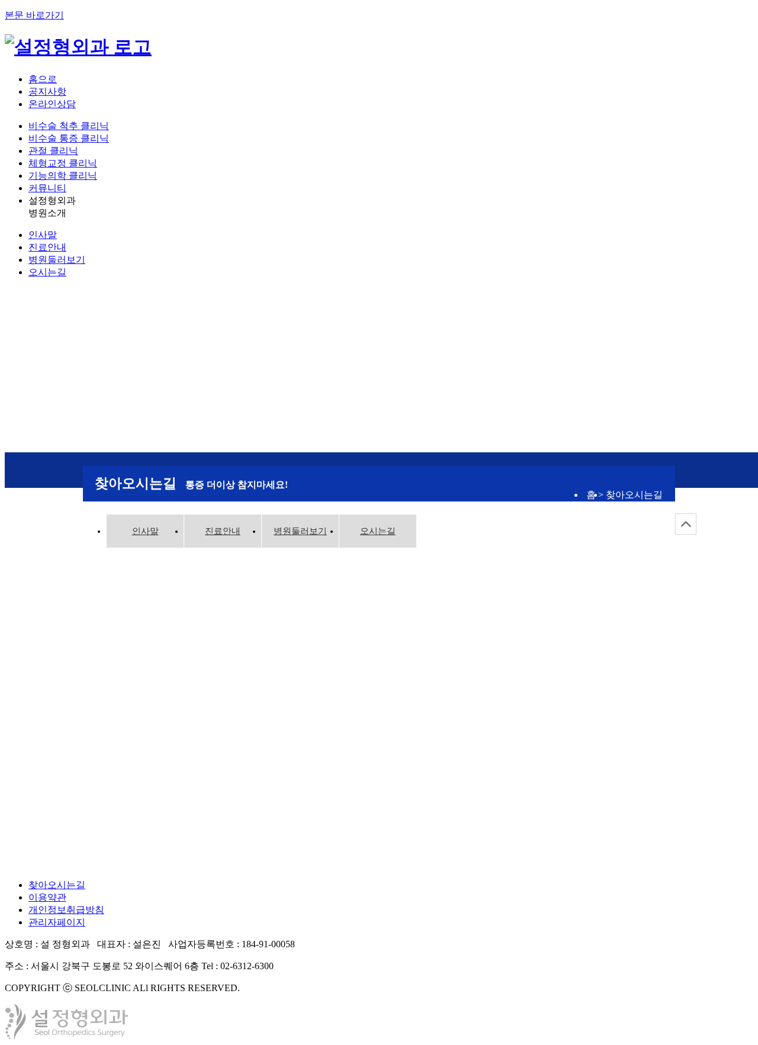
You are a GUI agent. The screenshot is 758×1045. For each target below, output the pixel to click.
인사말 (42, 235)
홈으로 (42, 79)
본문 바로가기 (34, 15)
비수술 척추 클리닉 (68, 126)
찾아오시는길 (56, 885)
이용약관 (47, 897)
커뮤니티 (47, 188)
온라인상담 (52, 104)
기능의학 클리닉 (62, 176)
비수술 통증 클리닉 (68, 138)
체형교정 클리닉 (62, 163)
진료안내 (47, 247)
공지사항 (47, 91)
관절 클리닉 (53, 151)
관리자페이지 (56, 922)
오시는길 (47, 272)
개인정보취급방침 (66, 910)
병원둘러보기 (56, 260)
